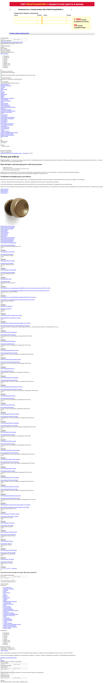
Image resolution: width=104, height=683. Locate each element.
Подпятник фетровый (6, 109)
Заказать (3, 680)
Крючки (2, 95)
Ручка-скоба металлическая (7, 123)
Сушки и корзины (5, 131)
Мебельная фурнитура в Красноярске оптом (11, 153)
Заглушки (3, 86)
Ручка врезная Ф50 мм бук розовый (9, 480)
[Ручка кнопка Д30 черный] (7, 523)
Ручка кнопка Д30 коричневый (8, 552)
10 (8, 568)
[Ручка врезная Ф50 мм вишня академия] (11, 359)
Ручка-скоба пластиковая (7, 124)
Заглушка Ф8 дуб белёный (7, 254)
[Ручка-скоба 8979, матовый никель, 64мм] (11, 315)
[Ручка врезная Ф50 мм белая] (8, 341)
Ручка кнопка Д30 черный (7, 525)
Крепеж (2, 93)
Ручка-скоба (3, 122)
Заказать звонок (4, 53)
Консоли (3, 92)
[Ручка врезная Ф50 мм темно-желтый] (10, 459)
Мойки (2, 97)
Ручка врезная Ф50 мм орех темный (9, 416)
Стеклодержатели (5, 128)
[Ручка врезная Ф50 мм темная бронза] (10, 450)
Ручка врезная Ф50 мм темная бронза (10, 452)
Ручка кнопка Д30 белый (7, 561)
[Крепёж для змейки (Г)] (7, 306)
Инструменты (4, 89)
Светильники (4, 126)
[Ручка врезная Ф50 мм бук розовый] (10, 477)
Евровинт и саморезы (6, 85)
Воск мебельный (5, 84)
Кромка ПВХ (4, 94)
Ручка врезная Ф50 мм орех (7, 407)
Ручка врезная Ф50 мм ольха (7, 398)
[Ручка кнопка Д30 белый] (7, 559)
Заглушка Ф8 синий (5, 281)
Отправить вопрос (5, 675)
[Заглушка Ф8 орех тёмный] (8, 260)
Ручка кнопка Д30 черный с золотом (9, 516)
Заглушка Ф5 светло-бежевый (8, 245)
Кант (2, 90)
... (11, 568)
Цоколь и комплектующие (7, 133)
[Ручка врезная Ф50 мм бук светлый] (10, 486)
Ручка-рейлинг (4, 121)
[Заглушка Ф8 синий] (6, 279)
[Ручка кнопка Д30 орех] (7, 541)
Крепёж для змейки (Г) (6, 308)
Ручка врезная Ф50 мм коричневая (9, 380)
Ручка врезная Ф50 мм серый (8, 434)
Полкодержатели (5, 104)
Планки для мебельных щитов (8, 107)
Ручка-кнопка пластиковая (7, 118)
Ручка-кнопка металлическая (8, 117)
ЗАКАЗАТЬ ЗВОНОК (6, 40)
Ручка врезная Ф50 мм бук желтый (9, 352)
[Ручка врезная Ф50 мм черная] (8, 468)
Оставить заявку (4, 583)
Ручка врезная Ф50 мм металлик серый (10, 498)
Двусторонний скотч (6, 105)
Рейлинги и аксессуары (6, 112)
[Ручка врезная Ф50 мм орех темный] (10, 414)
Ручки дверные (4, 103)
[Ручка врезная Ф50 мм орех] (8, 404)
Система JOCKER (5, 127)
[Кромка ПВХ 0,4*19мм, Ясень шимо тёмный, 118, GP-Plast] (15, 323)
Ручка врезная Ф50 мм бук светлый (9, 489)
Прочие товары (4, 136)
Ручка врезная (4, 114)
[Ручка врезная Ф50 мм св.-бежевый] (10, 423)
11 (10, 568)
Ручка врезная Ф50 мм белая (7, 343)
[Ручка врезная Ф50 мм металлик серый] (11, 495)
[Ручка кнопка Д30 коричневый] (9, 550)
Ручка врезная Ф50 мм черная (8, 471)
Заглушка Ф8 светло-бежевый (8, 272)
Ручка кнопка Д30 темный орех (8, 534)
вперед (15, 568)
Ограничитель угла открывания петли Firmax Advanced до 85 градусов (18, 299)
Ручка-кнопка (4, 116)
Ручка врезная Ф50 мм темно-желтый (10, 461)
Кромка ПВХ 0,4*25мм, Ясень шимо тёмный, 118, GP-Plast (15, 507)
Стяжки (2, 130)
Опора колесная (4, 99)
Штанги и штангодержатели (7, 135)
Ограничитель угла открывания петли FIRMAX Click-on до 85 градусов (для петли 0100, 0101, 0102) (25, 290)
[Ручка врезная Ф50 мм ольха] (8, 395)
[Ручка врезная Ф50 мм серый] (8, 432)
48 (12, 568)
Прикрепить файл (5, 672)
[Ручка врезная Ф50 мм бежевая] (9, 332)
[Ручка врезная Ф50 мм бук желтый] (9, 350)
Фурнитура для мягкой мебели (8, 111)
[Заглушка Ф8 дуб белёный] (7, 251)
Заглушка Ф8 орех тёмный (7, 263)
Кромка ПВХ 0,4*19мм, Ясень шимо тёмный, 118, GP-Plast (15, 325)
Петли (2, 102)
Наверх (2, 660)
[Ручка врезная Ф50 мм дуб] (8, 368)
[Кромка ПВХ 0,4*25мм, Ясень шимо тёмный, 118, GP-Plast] (15, 504)
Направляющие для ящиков (7, 98)
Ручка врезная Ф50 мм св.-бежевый (9, 425)
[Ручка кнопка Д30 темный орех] (9, 532)
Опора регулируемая (6, 100)
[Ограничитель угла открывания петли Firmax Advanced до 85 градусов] (18, 297)
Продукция (26, 153)
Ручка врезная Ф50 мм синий (8, 443)
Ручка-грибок (4, 119)
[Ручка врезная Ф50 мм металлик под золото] (12, 386)
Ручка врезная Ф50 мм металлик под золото (11, 389)
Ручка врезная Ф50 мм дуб (7, 371)
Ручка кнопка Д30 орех (6, 543)
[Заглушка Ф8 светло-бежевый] (8, 269)
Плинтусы (3, 108)
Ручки (4, 616)
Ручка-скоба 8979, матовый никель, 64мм (11, 317)
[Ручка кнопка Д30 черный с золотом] (10, 513)
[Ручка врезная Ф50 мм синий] (8, 441)
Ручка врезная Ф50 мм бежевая (8, 334)
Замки (2, 88)
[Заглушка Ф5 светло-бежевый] (8, 242)
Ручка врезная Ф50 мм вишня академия (10, 362)
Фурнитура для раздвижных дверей (9, 132)
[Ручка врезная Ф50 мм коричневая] (9, 377)
